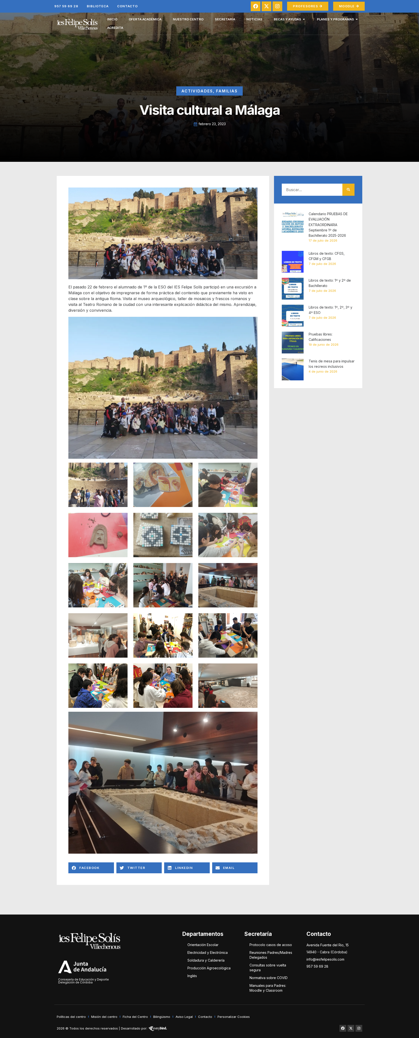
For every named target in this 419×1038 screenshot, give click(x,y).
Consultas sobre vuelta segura (268, 967)
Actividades (197, 91)
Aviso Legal (184, 1017)
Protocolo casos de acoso (271, 945)
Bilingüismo (161, 1017)
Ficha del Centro (135, 1017)
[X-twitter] (266, 6)
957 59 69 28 (66, 6)
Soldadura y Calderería (206, 960)
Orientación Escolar (202, 945)
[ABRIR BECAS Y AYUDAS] (304, 19)
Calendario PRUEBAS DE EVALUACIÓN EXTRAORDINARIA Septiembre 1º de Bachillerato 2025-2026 (328, 225)
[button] (91, 867)
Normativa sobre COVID (269, 978)
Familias (227, 91)
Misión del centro (104, 1017)
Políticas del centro (71, 1017)
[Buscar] (348, 190)
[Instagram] (277, 6)
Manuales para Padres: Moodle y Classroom (268, 987)
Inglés (192, 976)
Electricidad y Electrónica (207, 952)
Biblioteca (98, 6)
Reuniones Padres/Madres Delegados (271, 954)
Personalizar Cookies (234, 1017)
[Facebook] (255, 6)
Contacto (127, 6)
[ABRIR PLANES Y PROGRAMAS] (356, 19)
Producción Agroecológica (209, 968)
